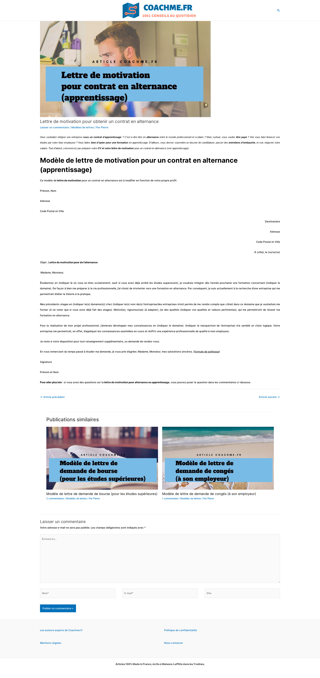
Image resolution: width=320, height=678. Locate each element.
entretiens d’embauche (242, 142)
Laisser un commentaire (54, 127)
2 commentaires (55, 498)
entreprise (77, 137)
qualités (174, 309)
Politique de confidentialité (180, 630)
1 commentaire (170, 498)
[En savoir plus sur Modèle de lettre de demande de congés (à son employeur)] (218, 457)
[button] (278, 10)
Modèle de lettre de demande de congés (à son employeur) (209, 494)
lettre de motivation (68, 180)
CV (99, 148)
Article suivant (269, 397)
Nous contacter (173, 642)
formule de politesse (206, 351)
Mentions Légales (50, 642)
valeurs (216, 309)
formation (122, 142)
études (43, 142)
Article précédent (52, 397)
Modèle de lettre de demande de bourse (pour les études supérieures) (101, 494)
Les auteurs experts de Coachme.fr (61, 630)
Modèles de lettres (82, 127)
